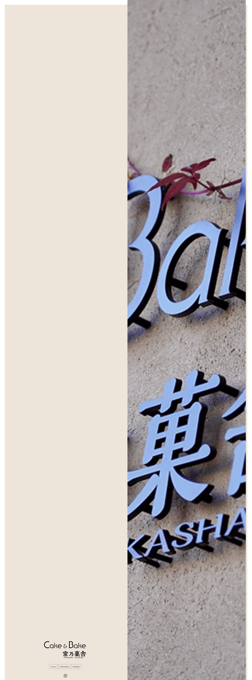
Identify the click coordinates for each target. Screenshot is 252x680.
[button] (136, 340)
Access (53, 667)
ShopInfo (76, 667)
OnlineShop (64, 667)
